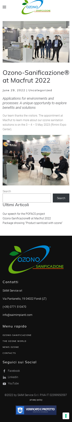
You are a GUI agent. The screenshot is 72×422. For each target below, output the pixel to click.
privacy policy (36, 399)
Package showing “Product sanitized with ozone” (33, 223)
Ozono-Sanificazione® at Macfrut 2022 (27, 218)
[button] (4, 7)
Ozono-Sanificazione (17, 335)
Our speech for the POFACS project (24, 213)
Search (7, 191)
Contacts (9, 353)
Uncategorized (40, 90)
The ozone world (14, 341)
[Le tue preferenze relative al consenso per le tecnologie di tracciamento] (66, 416)
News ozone (11, 347)
